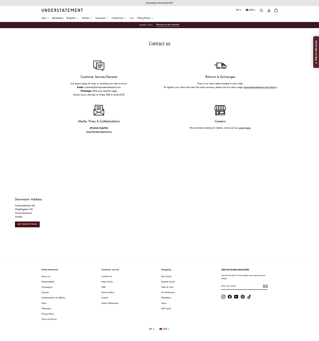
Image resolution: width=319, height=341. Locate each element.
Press (44, 303)
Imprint (105, 298)
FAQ (104, 287)
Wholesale (46, 309)
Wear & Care (167, 287)
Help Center (107, 282)
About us (46, 276)
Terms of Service (49, 319)
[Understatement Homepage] (62, 10)
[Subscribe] (265, 286)
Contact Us (107, 276)
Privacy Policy (48, 314)
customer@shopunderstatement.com (102, 87)
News (163, 303)
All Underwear (168, 292)
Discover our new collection (167, 25)
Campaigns (47, 287)
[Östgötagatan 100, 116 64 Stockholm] (159, 212)
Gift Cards (166, 309)
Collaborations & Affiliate (53, 298)
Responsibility (48, 282)
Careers (45, 292)
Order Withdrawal (110, 303)
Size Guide (166, 276)
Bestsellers (166, 298)
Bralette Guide (168, 282)
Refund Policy (108, 292)
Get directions (27, 224)
